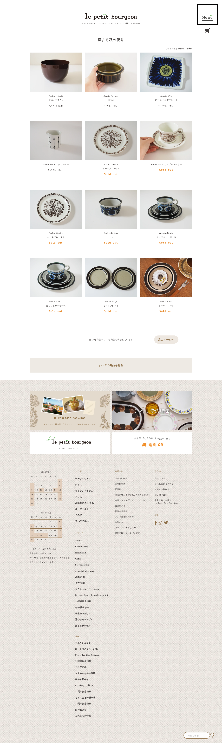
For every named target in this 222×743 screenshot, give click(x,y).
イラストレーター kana (87, 589)
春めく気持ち (82, 679)
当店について (161, 478)
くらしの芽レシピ (163, 489)
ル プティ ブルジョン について (70, 448)
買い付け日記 (161, 495)
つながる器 (80, 667)
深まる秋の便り (83, 625)
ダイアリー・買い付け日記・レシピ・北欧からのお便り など (70, 420)
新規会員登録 (121, 511)
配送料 (118, 489)
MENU (207, 14)
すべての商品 (82, 521)
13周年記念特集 (83, 691)
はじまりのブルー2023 (86, 649)
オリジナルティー (84, 509)
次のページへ (166, 339)
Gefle (78, 559)
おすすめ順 (171, 48)
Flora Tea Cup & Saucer (88, 655)
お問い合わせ (121, 522)
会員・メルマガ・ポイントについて (131, 500)
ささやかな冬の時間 (85, 673)
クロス (78, 497)
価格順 (181, 48)
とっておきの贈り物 (85, 697)
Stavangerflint (82, 565)
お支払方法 (120, 484)
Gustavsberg (81, 546)
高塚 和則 (80, 577)
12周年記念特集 (83, 661)
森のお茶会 (80, 710)
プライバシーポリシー (125, 527)
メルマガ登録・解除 (124, 517)
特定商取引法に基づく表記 (127, 533)
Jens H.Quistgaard (85, 571)
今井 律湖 (80, 583)
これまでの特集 (83, 716)
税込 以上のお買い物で (152, 442)
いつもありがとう (84, 685)
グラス (78, 484)
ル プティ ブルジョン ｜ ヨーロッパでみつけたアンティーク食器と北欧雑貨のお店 (111, 23)
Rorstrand (80, 553)
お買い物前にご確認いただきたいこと (132, 495)
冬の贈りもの (82, 607)
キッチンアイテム (84, 491)
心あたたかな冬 (83, 643)
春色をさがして (83, 613)
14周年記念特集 (83, 703)
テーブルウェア (83, 478)
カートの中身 (121, 478)
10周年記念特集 (83, 601)
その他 (78, 515)
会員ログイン (121, 506)
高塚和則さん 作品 (84, 503)
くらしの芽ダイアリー (165, 484)
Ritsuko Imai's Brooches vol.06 (91, 595)
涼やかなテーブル (84, 619)
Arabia (79, 540)
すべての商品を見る (111, 365)
